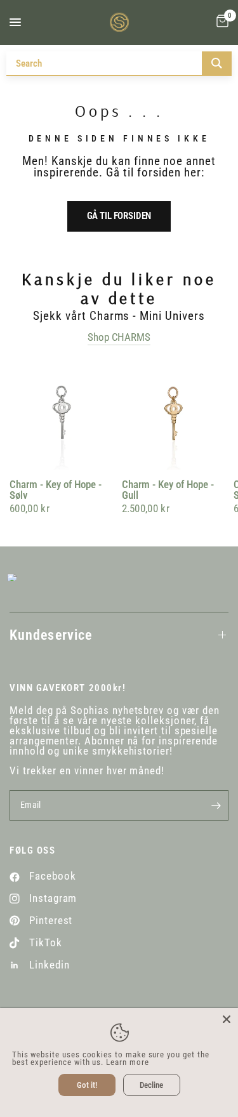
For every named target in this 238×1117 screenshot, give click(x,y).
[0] (220, 22)
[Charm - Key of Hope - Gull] (175, 416)
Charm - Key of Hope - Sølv (56, 490)
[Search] (217, 63)
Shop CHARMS (119, 337)
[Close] (226, 1019)
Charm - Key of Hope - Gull (168, 490)
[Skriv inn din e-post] (215, 805)
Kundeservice (51, 635)
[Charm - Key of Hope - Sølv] (63, 416)
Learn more (127, 1062)
